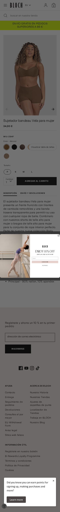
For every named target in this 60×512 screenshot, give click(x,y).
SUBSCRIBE (45, 262)
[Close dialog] (59, 236)
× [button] (53, 481)
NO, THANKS (45, 265)
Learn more (16, 499)
